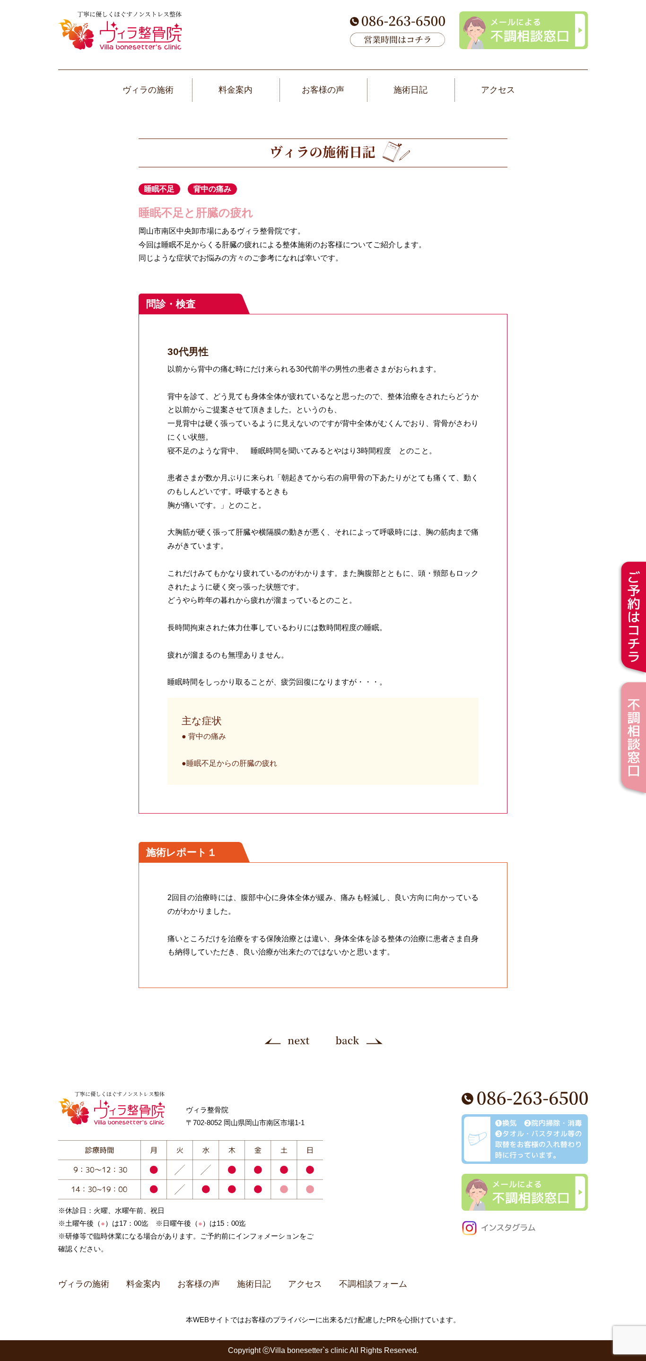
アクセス (305, 1284)
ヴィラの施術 (83, 1284)
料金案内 (143, 1284)
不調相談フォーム (373, 1284)
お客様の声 (198, 1284)
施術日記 (254, 1284)
